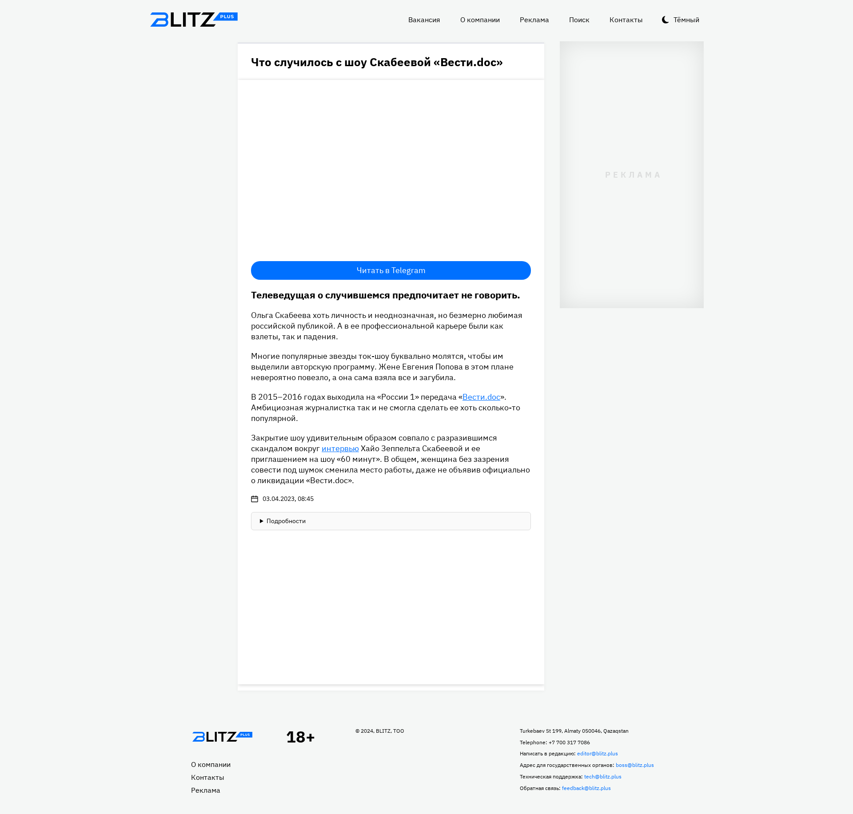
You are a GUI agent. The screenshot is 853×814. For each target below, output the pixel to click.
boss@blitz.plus (635, 765)
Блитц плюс (193, 19)
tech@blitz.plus (603, 776)
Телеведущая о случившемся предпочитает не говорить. (385, 294)
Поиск (579, 19)
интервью (340, 448)
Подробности (286, 521)
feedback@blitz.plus (586, 788)
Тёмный (686, 19)
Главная (222, 737)
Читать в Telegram (391, 270)
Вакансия (424, 19)
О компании (480, 19)
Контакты (626, 19)
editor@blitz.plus (597, 753)
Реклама (534, 19)
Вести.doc (481, 397)
